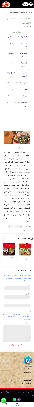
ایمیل (27, 293)
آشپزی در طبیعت (18, 227)
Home (30, 12)
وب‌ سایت (26, 302)
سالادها (11, 227)
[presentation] (3, 238)
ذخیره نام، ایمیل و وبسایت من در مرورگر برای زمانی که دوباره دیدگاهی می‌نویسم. (17, 316)
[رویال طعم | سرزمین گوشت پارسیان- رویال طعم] (5, 4)
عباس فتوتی (25, 23)
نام (28, 285)
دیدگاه (28, 323)
